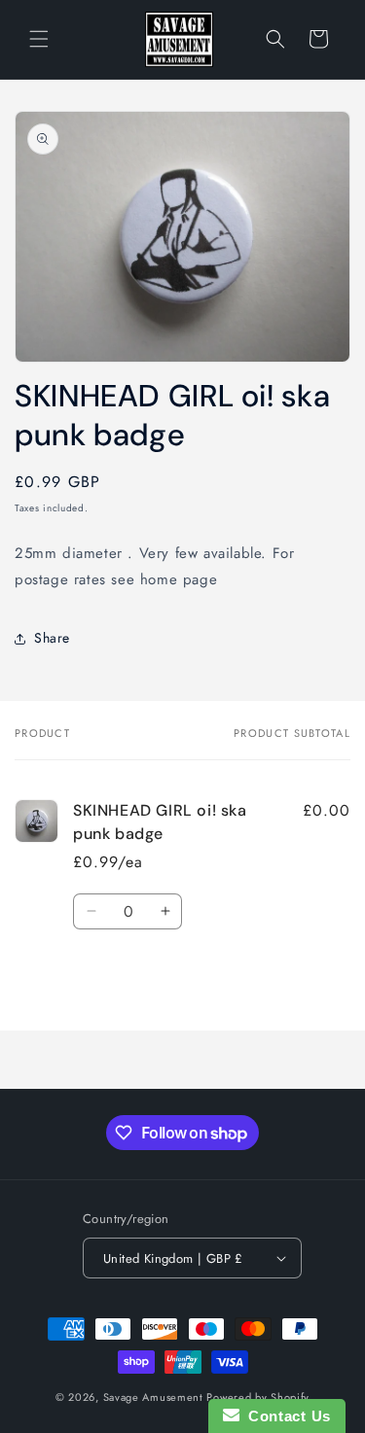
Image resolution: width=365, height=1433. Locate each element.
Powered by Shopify (258, 1397)
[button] (39, 38)
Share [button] (52, 637)
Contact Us (285, 1416)
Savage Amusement (153, 1397)
